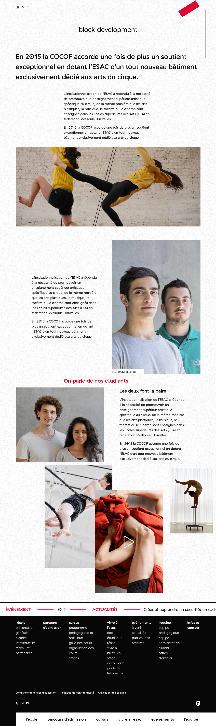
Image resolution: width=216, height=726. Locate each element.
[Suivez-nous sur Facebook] (17, 703)
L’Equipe (191, 719)
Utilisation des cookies (112, 692)
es (26, 7)
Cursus (102, 719)
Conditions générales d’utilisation (36, 692)
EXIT (201, 609)
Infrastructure (26, 643)
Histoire (21, 638)
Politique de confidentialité (77, 692)
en (22, 7)
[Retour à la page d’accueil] (189, 8)
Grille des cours (80, 643)
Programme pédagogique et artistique (81, 632)
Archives (138, 643)
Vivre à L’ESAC (129, 719)
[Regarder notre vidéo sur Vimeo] (27, 703)
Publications (141, 638)
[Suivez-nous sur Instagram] (22, 703)
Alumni (164, 648)
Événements (162, 719)
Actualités (139, 632)
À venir (137, 627)
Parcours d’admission (66, 719)
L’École (31, 719)
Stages (74, 658)
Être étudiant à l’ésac (114, 637)
